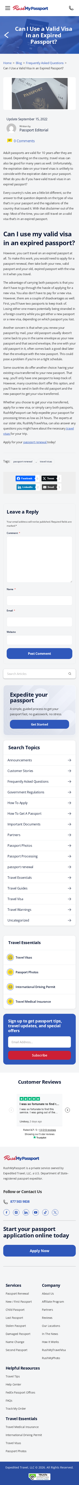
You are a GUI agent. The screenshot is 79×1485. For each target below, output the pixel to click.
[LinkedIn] (26, 1212)
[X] (55, 1212)
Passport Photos (19, 845)
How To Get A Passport (24, 813)
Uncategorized (18, 920)
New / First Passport (19, 1301)
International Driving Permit (24, 1435)
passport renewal (35, 442)
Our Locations (51, 1326)
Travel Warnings (19, 909)
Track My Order (16, 1408)
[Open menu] (7, 8)
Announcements (19, 760)
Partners (13, 835)
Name (11, 589)
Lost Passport (14, 1318)
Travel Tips (13, 1376)
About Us (48, 1293)
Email (11, 610)
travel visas (46, 461)
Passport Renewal (17, 1293)
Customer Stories (20, 771)
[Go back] (6, 35)
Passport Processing (22, 856)
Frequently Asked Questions (45, 63)
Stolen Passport (16, 1326)
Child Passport (15, 1310)
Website (11, 632)
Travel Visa (15, 899)
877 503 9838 (19, 1201)
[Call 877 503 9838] (71, 8)
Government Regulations (25, 792)
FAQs (9, 1400)
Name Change (15, 1342)
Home (7, 63)
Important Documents (24, 824)
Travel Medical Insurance (22, 1427)
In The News (50, 1334)
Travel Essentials (19, 877)
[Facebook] (6, 1212)
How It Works (50, 1342)
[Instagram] (16, 1212)
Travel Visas (13, 1443)
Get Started (39, 724)
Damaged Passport (18, 1334)
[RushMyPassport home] (39, 8)
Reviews (47, 1318)
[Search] (70, 673)
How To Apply (17, 803)
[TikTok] (45, 1212)
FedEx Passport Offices (20, 1392)
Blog (19, 63)
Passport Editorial (33, 130)
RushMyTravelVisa (54, 1350)
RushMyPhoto (51, 1358)
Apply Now (39, 1250)
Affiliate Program (53, 1301)
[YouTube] (35, 1212)
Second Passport (16, 1350)
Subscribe (39, 1055)
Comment (13, 533)
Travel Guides (17, 888)
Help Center (13, 1384)
